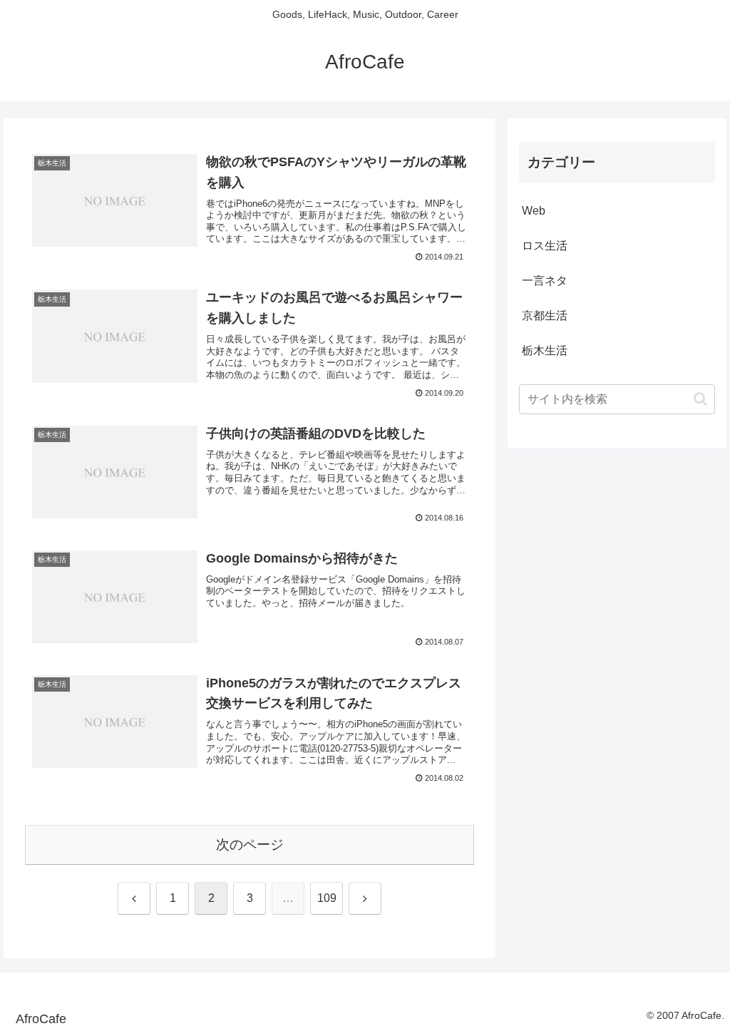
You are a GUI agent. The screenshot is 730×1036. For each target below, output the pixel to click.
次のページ (250, 844)
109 (326, 898)
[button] (700, 399)
